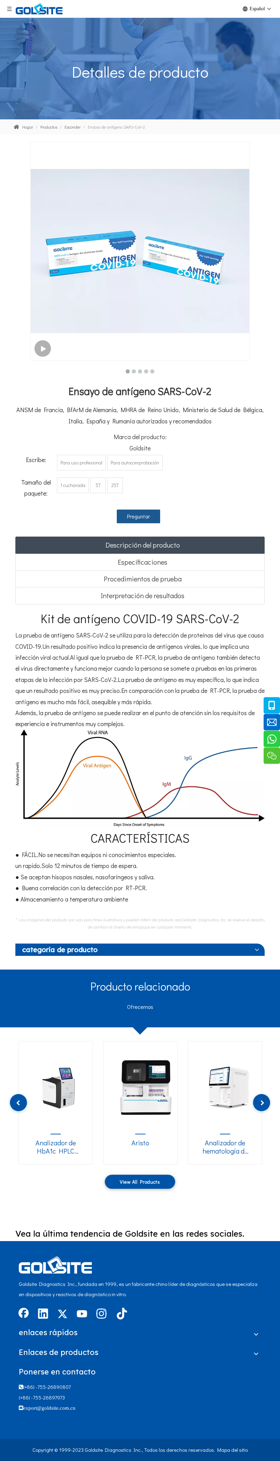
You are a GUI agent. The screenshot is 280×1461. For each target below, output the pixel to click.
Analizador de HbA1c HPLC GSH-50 (56, 1147)
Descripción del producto (143, 544)
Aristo (140, 1142)
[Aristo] (144, 1085)
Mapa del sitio (232, 1449)
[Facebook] (23, 1314)
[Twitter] (62, 1314)
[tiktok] (121, 1314)
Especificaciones (142, 561)
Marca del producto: (140, 436)
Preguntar (138, 516)
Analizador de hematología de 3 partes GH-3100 (225, 1147)
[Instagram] (101, 1314)
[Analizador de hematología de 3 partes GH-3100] (229, 1085)
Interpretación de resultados (142, 595)
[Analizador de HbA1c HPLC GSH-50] (60, 1085)
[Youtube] (82, 1314)
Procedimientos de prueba (143, 578)
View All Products (140, 1182)
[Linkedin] (43, 1314)
